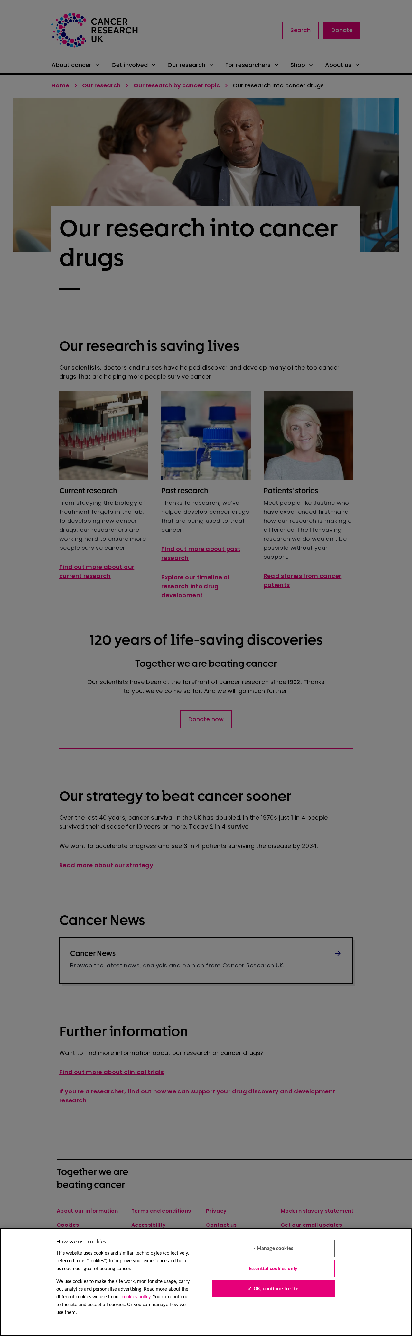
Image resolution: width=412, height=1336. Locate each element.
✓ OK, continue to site (273, 1289)
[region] (206, 1282)
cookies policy (136, 1297)
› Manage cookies (273, 1248)
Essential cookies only (273, 1268)
